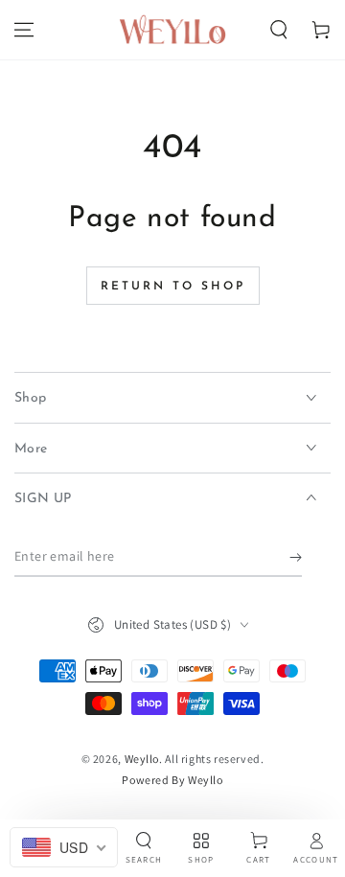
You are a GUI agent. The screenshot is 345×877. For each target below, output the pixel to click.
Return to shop (173, 286)
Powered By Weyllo (172, 780)
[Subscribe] (295, 558)
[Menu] (24, 29)
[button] (279, 29)
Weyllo (142, 758)
